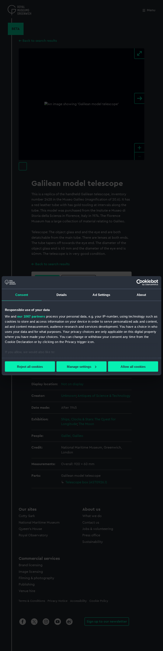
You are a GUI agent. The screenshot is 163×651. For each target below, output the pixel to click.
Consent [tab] (21, 294)
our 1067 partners (31, 316)
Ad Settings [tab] (101, 294)
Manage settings (79, 366)
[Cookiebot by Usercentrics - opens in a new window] (139, 282)
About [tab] (141, 294)
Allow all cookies (133, 366)
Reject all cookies (30, 366)
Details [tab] (61, 294)
